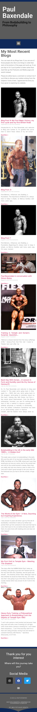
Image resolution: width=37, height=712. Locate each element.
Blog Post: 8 (6, 190)
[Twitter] (27, 680)
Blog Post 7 (6, 238)
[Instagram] (9, 680)
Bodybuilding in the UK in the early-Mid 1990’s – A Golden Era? (17, 451)
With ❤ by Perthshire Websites (18, 707)
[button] (18, 43)
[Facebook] (18, 680)
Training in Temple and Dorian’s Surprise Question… (15, 334)
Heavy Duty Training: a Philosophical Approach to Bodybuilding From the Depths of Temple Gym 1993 (16, 615)
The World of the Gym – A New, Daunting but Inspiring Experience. (18, 515)
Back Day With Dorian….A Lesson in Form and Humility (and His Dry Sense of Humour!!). (18, 382)
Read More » (4, 135)
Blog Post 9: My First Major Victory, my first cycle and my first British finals (17, 121)
